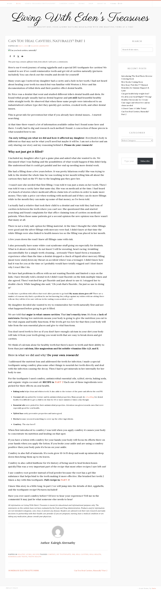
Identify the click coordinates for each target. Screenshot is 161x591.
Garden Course (67, 4)
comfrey (51, 554)
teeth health (34, 556)
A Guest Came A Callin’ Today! (133, 108)
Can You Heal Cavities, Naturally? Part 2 (90, 570)
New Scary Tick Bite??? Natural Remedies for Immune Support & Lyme (135, 88)
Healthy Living (25, 554)
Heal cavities (82, 554)
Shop (91, 4)
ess (73, 554)
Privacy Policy (12, 588)
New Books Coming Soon (132, 82)
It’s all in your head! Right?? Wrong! (136, 97)
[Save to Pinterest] (14, 56)
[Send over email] (22, 56)
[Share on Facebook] (10, 56)
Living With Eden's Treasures (80, 18)
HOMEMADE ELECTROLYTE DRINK (23, 570)
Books (82, 4)
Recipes (36, 554)
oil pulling (90, 397)
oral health (95, 554)
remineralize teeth (17, 556)
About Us (101, 4)
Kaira (154, 588)
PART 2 (59, 382)
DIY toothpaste (63, 554)
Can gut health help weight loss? (135, 93)
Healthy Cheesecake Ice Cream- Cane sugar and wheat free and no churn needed (135, 103)
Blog (18, 4)
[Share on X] (18, 56)
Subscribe (145, 161)
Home (9, 4)
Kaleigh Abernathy (40, 46)
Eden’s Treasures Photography (40, 4)
